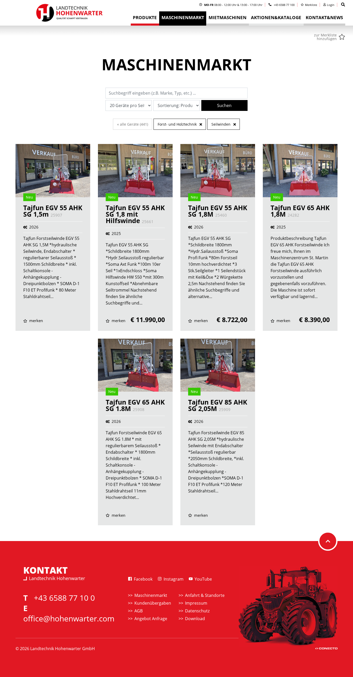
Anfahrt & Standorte (205, 595)
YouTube (203, 579)
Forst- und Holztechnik (177, 124)
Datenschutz (197, 610)
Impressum (196, 603)
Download (195, 618)
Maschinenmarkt (150, 595)
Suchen (224, 105)
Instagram (173, 579)
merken (35, 320)
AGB (138, 610)
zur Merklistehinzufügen (325, 37)
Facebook (142, 579)
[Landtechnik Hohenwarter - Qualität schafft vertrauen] (69, 14)
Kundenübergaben (152, 603)
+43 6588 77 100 (284, 5)
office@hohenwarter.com (68, 618)
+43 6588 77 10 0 (64, 597)
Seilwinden (221, 124)
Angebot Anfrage (150, 618)
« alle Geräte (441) (132, 124)
